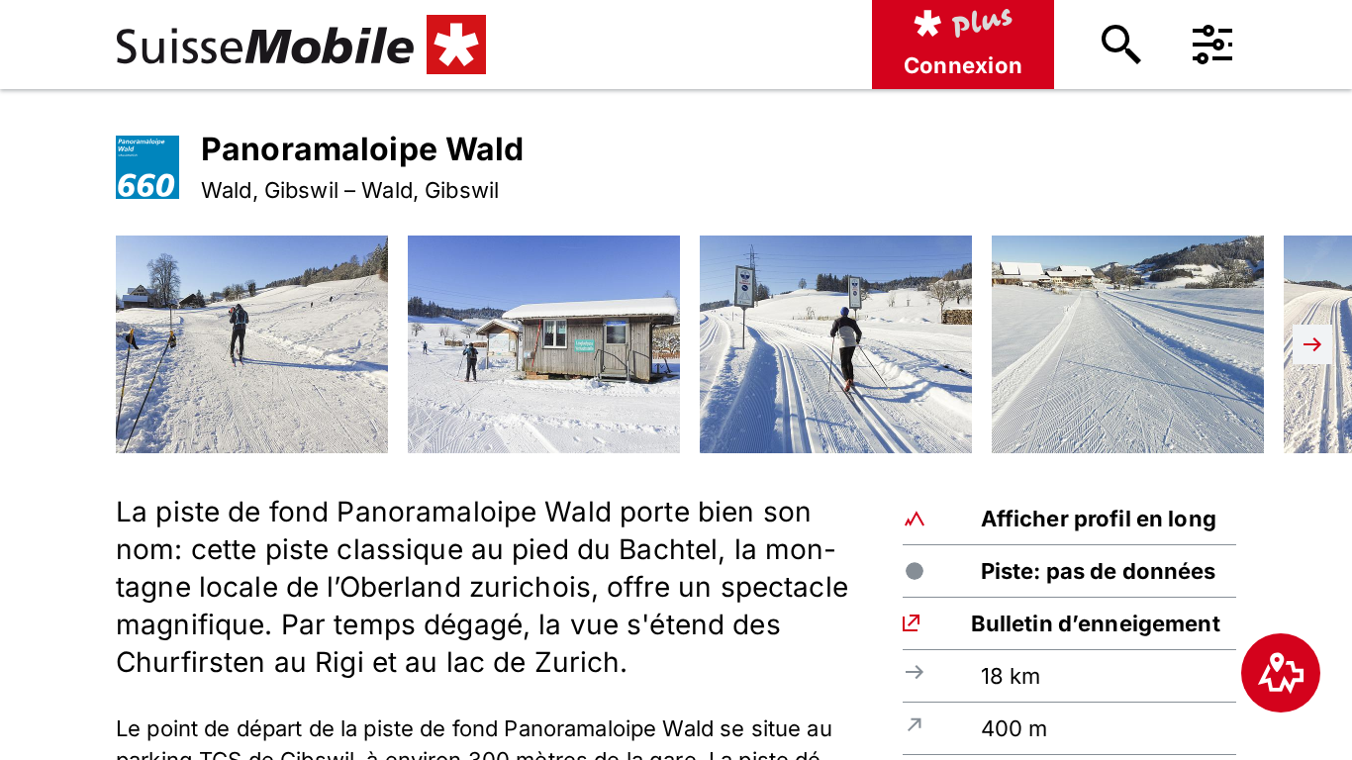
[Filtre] (1212, 44)
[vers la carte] (1280, 672)
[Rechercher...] (1121, 44)
